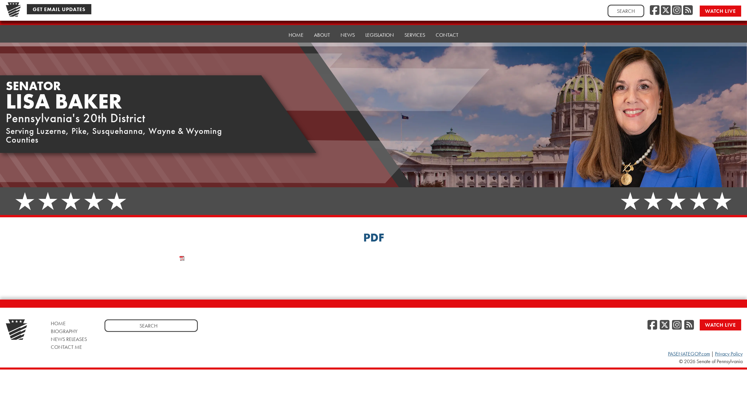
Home (296, 35)
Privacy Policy (729, 354)
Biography (64, 331)
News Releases (69, 339)
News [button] (348, 35)
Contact (447, 35)
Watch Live (720, 11)
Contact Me (66, 347)
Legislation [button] (379, 35)
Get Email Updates (59, 9)
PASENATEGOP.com (689, 354)
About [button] (322, 35)
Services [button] (414, 35)
